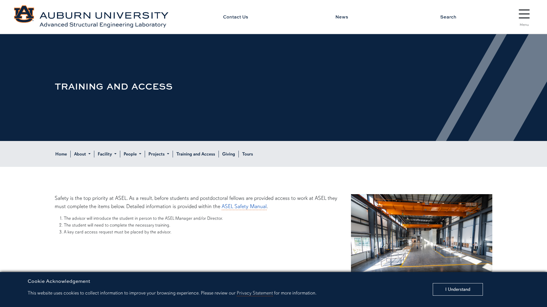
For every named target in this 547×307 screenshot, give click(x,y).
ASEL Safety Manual (244, 206)
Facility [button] (105, 154)
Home (61, 154)
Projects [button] (157, 154)
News (341, 17)
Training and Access (195, 154)
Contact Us (235, 17)
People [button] (131, 154)
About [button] (80, 154)
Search (448, 17)
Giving (228, 154)
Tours (247, 154)
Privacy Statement (255, 293)
